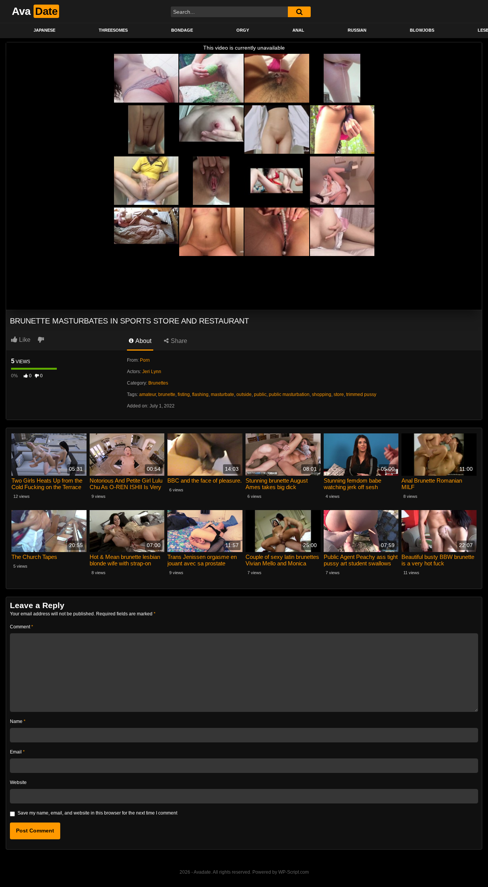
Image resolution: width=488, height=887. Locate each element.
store (339, 394)
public (260, 394)
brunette (166, 394)
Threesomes (113, 30)
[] (299, 11)
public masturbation (289, 394)
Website (18, 782)
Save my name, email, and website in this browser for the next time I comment (97, 813)
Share (178, 341)
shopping (321, 394)
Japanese (44, 30)
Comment (21, 626)
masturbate (222, 394)
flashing (200, 394)
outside (244, 394)
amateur (147, 394)
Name (18, 721)
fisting (184, 394)
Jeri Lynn (151, 371)
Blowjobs (422, 30)
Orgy (242, 30)
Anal (298, 30)
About (142, 341)
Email (17, 752)
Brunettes (158, 383)
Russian (357, 30)
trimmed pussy (361, 394)
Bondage (182, 30)
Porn (145, 360)
